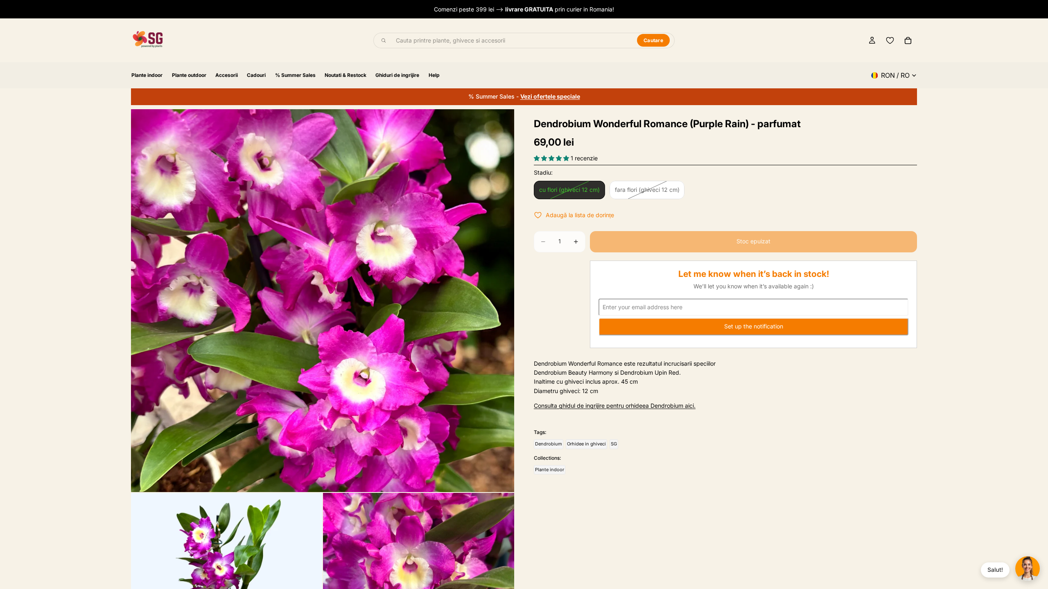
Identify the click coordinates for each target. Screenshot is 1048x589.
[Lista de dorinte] (890, 40)
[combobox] (511, 40)
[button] (552, 158)
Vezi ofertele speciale (550, 96)
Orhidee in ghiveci (586, 444)
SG (614, 444)
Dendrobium (548, 444)
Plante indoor (549, 469)
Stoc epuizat (753, 241)
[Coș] (908, 40)
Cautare (653, 40)
